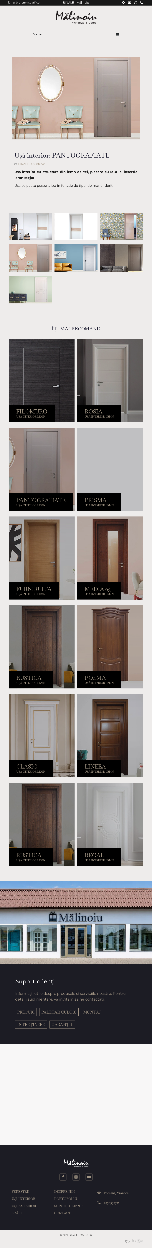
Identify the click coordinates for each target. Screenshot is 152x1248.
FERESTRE (20, 1191)
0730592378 (111, 1202)
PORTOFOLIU (65, 1199)
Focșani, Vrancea (116, 1193)
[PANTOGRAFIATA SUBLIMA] (30, 289)
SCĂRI (17, 1213)
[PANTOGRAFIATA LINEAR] (30, 258)
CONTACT (62, 1213)
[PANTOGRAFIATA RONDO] (121, 258)
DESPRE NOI (64, 1191)
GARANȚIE (62, 1024)
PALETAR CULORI (59, 1012)
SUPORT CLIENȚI (69, 1206)
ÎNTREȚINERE (31, 1024)
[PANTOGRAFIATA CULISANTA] (121, 226)
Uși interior (38, 164)
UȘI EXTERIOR (24, 1206)
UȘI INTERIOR (23, 1199)
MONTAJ (92, 1012)
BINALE (23, 164)
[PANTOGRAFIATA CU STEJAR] (30, 226)
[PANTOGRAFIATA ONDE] (75, 258)
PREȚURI (26, 1012)
